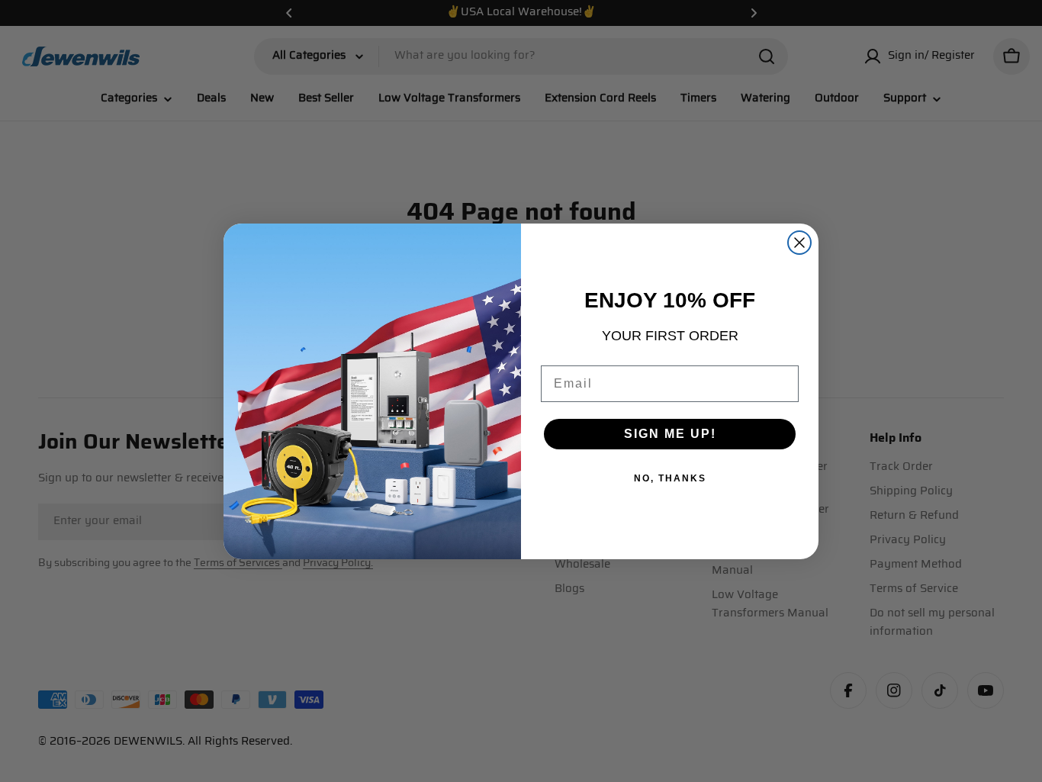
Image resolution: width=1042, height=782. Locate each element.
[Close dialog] (799, 242)
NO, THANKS (670, 478)
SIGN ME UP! (670, 433)
